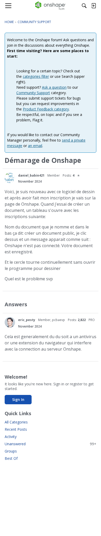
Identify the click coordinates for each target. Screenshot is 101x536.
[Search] (84, 5)
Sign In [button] (18, 399)
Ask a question (54, 87)
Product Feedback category (46, 109)
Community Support (33, 92)
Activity (11, 436)
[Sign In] (93, 5)
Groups (11, 451)
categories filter (36, 76)
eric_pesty (26, 320)
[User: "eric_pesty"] (10, 322)
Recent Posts (16, 429)
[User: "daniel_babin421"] (10, 178)
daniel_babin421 (31, 175)
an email (35, 145)
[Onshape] (50, 5)
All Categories (16, 422)
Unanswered (50, 443)
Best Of (11, 458)
